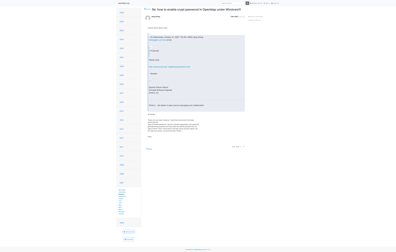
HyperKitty (197, 249)
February (121, 211)
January (121, 214)
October (121, 194)
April (119, 207)
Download (129, 239)
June (120, 203)
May (119, 205)
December (122, 190)
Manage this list (256, 3)
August (120, 198)
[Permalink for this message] (244, 146)
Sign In (267, 3)
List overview (129, 232)
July (119, 201)
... (149, 34)
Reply (150, 149)
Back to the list (255, 20)
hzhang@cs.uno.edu (157, 40)
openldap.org (123, 3)
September (122, 196)
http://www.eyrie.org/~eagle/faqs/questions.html (169, 67)
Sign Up (276, 3)
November (122, 192)
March (120, 209)
